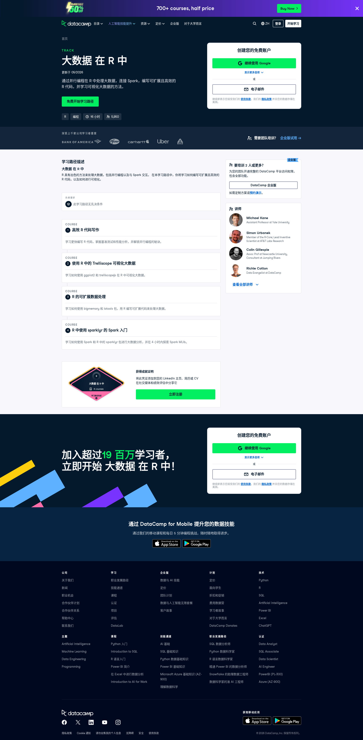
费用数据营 (216, 603)
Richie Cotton (257, 268)
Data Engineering (74, 659)
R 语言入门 (118, 659)
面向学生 (215, 587)
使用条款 (246, 99)
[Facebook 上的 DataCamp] (64, 722)
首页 (65, 38)
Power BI (265, 610)
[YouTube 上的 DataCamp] (104, 722)
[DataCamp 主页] (76, 23)
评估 (114, 618)
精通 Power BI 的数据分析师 (228, 666)
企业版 (174, 23)
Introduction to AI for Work (129, 681)
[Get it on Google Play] (196, 543)
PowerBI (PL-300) (271, 674)
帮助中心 (68, 618)
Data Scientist (268, 659)
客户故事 (166, 610)
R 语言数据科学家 (221, 659)
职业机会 (68, 595)
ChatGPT (265, 625)
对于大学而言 (193, 23)
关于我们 (68, 580)
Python (263, 580)
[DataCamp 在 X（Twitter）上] (77, 722)
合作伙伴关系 (70, 610)
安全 (141, 733)
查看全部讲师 (243, 285)
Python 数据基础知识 (174, 659)
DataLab (117, 625)
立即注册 (175, 394)
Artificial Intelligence (273, 603)
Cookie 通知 (84, 733)
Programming (71, 666)
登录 (278, 23)
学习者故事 (216, 610)
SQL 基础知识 (169, 651)
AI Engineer (267, 666)
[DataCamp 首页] (91, 713)
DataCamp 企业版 (263, 185)
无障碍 (130, 733)
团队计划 (166, 595)
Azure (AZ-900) (269, 681)
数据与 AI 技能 (170, 580)
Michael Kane (257, 218)
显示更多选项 (252, 72)
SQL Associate (269, 651)
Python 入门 (119, 644)
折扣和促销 (216, 595)
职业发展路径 (120, 580)
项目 (114, 610)
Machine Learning (74, 651)
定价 (163, 587)
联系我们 (68, 625)
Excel (262, 618)
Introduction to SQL (124, 651)
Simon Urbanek (258, 233)
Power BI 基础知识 (172, 666)
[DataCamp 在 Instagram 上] (118, 722)
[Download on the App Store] (166, 543)
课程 (114, 595)
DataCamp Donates (223, 625)
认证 (114, 603)
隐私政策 (267, 99)
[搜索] (254, 23)
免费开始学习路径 (80, 101)
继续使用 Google (258, 63)
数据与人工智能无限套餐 (176, 603)
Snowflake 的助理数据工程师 (228, 674)
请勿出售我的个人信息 (108, 733)
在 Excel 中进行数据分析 (127, 674)
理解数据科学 (169, 686)
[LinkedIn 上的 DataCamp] (91, 722)
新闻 (65, 587)
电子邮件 (257, 89)
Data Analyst (268, 644)
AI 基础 (165, 644)
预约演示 (256, 192)
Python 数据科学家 (222, 651)
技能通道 (117, 587)
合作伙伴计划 (70, 603)
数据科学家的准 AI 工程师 (226, 681)
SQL (261, 595)
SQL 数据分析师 (219, 644)
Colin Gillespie (257, 250)
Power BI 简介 (120, 666)
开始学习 (293, 23)
